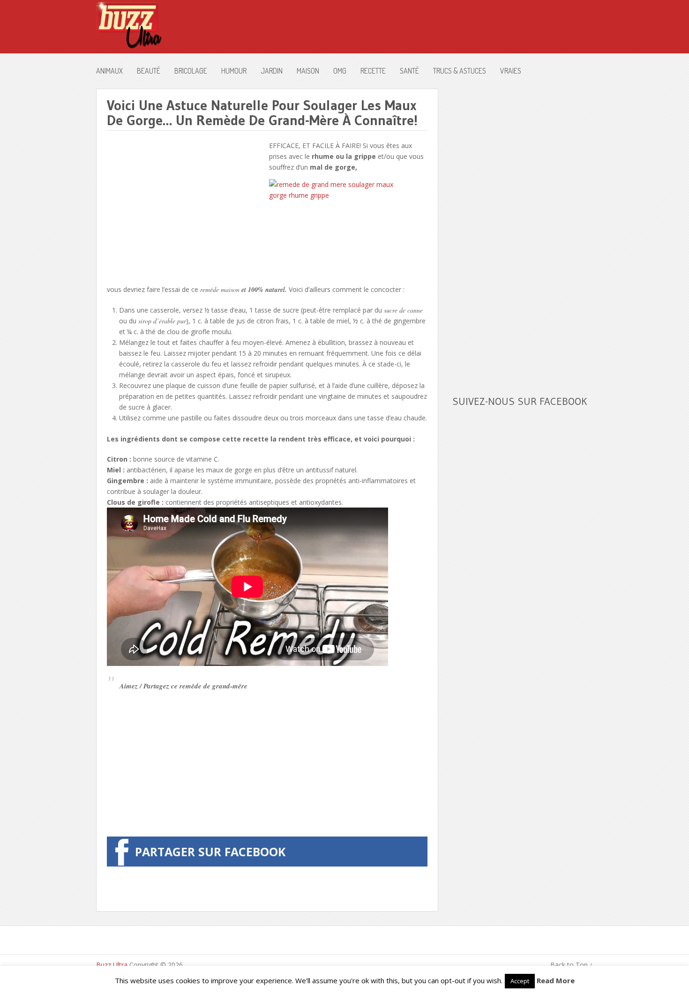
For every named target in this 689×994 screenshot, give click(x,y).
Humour (234, 70)
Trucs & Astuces (459, 70)
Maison (308, 70)
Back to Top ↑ (571, 964)
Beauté (148, 70)
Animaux (109, 70)
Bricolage (190, 70)
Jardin (272, 70)
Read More (556, 980)
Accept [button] (519, 981)
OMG (339, 70)
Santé (409, 70)
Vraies (510, 70)
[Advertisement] (185, 205)
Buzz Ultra (111, 964)
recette (373, 70)
